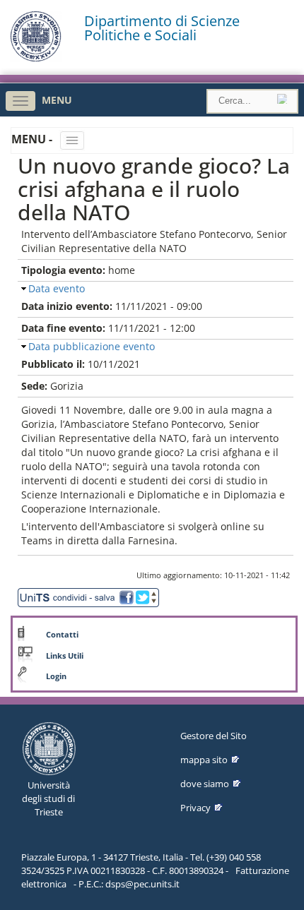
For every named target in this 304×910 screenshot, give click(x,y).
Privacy (195, 807)
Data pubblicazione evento (91, 346)
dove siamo (204, 783)
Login (56, 676)
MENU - (33, 139)
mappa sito (204, 759)
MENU (57, 100)
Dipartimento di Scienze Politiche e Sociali (162, 28)
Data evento (56, 288)
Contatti (62, 635)
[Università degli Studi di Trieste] (36, 58)
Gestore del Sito (213, 735)
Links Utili (64, 656)
